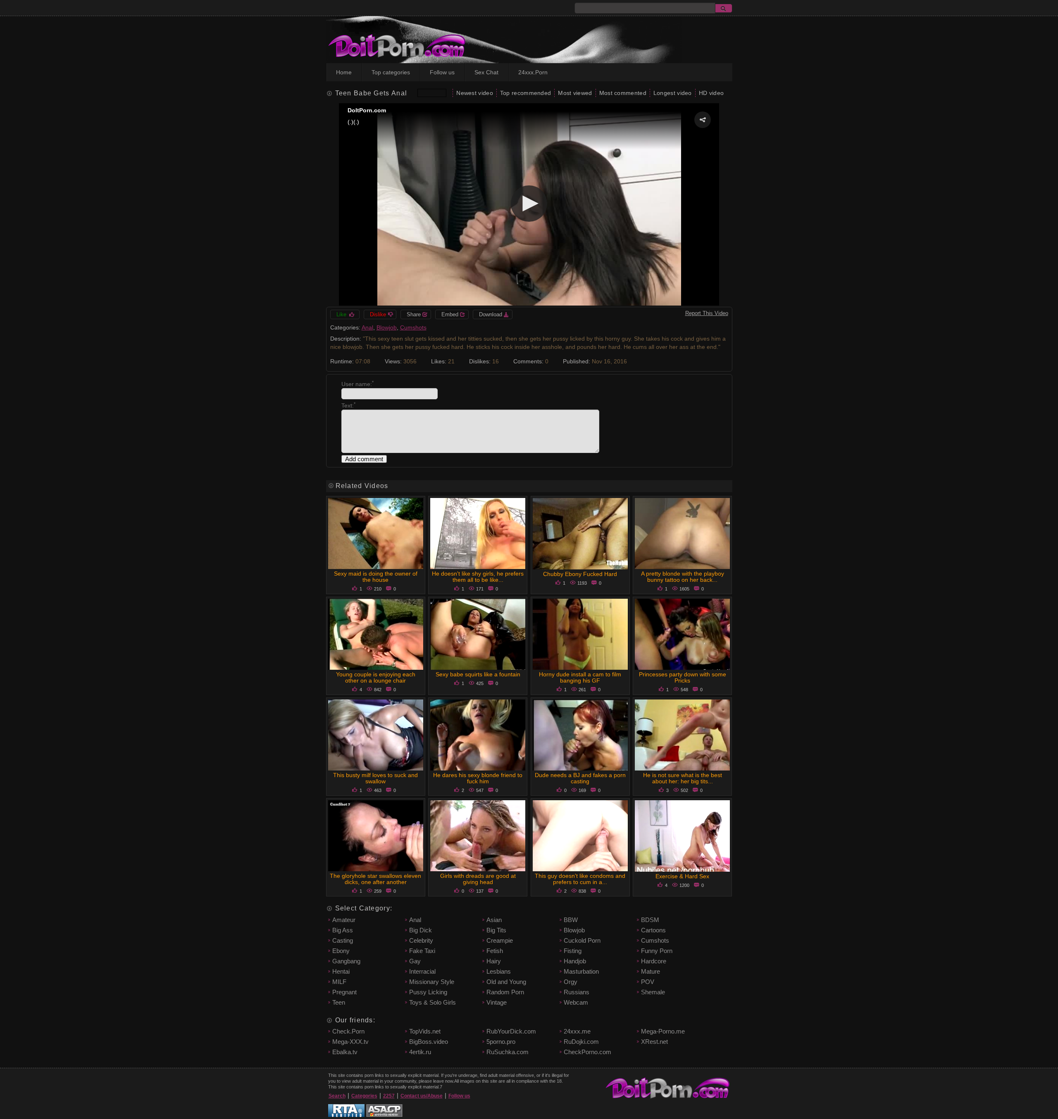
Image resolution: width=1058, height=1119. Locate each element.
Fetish (494, 950)
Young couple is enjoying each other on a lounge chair (375, 677)
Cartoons (653, 930)
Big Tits (496, 930)
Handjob (575, 961)
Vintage (496, 1002)
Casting (342, 940)
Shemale (653, 992)
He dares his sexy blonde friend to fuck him (477, 778)
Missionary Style (431, 981)
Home (344, 72)
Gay (415, 961)
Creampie (499, 940)
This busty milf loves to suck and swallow (375, 778)
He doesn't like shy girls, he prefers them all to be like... (478, 576)
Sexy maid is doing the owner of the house (375, 576)
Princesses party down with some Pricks (682, 677)
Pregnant (344, 992)
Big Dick (420, 930)
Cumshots (413, 327)
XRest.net (654, 1041)
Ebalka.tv (344, 1051)
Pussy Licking (428, 992)
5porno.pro (500, 1041)
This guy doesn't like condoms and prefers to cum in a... (580, 878)
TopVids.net (425, 1031)
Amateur (343, 919)
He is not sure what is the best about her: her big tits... (682, 778)
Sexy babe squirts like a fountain (478, 674)
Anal (367, 327)
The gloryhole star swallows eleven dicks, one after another (375, 878)
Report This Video (706, 313)
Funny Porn (656, 950)
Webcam (576, 1002)
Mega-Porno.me (663, 1031)
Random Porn (505, 992)
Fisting (572, 950)
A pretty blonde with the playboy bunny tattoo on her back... (682, 576)
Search (337, 1096)
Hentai (341, 971)
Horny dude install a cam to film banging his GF (580, 677)
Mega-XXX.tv (350, 1041)
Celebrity (421, 940)
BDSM (650, 919)
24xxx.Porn (533, 72)
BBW (571, 919)
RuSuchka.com (507, 1051)
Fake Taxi (422, 950)
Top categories (391, 72)
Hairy (493, 961)
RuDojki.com (581, 1041)
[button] (702, 119)
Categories (364, 1096)
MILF (339, 981)
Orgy (570, 981)
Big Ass (342, 930)
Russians (576, 992)
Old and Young (506, 981)
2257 (389, 1096)
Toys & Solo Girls (432, 1002)
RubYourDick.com (511, 1031)
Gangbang (346, 961)
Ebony (341, 950)
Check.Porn (348, 1031)
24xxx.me (577, 1031)
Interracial (422, 971)
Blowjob (386, 327)
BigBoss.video (428, 1041)
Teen (338, 1002)
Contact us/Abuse (421, 1096)
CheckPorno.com (587, 1051)
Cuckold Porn (582, 940)
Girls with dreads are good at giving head (478, 878)
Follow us (442, 72)
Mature (650, 971)
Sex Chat (486, 72)
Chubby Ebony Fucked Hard (580, 574)
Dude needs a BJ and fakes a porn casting (580, 778)
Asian (494, 919)
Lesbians (498, 971)
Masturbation (581, 971)
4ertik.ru (420, 1051)
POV (647, 981)
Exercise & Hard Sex (682, 876)
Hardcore (653, 961)
